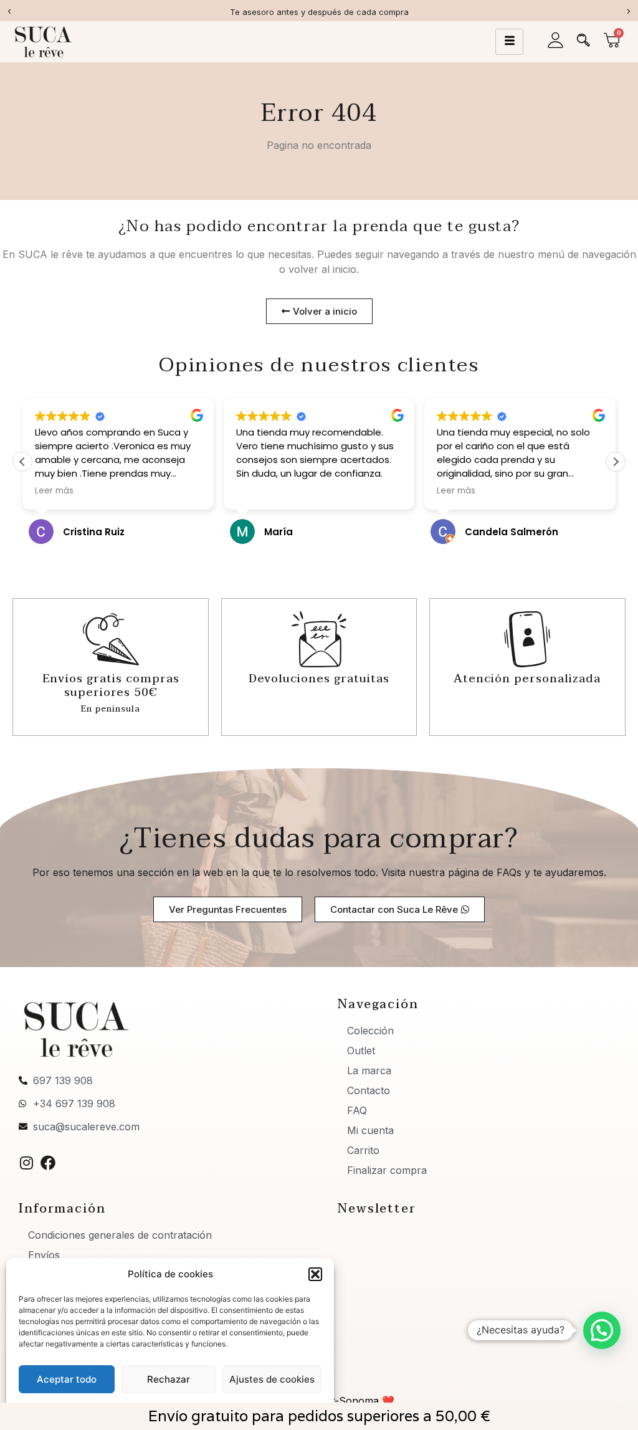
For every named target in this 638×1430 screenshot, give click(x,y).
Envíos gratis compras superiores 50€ (110, 692)
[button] (315, 1274)
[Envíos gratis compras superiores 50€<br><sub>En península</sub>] (111, 639)
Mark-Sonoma (344, 1400)
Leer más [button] (54, 491)
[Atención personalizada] (527, 639)
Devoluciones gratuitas (319, 679)
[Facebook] (47, 1162)
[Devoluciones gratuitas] (319, 639)
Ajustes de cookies (272, 1379)
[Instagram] (26, 1162)
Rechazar (168, 1379)
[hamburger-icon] (509, 42)
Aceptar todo (67, 1379)
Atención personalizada (527, 679)
